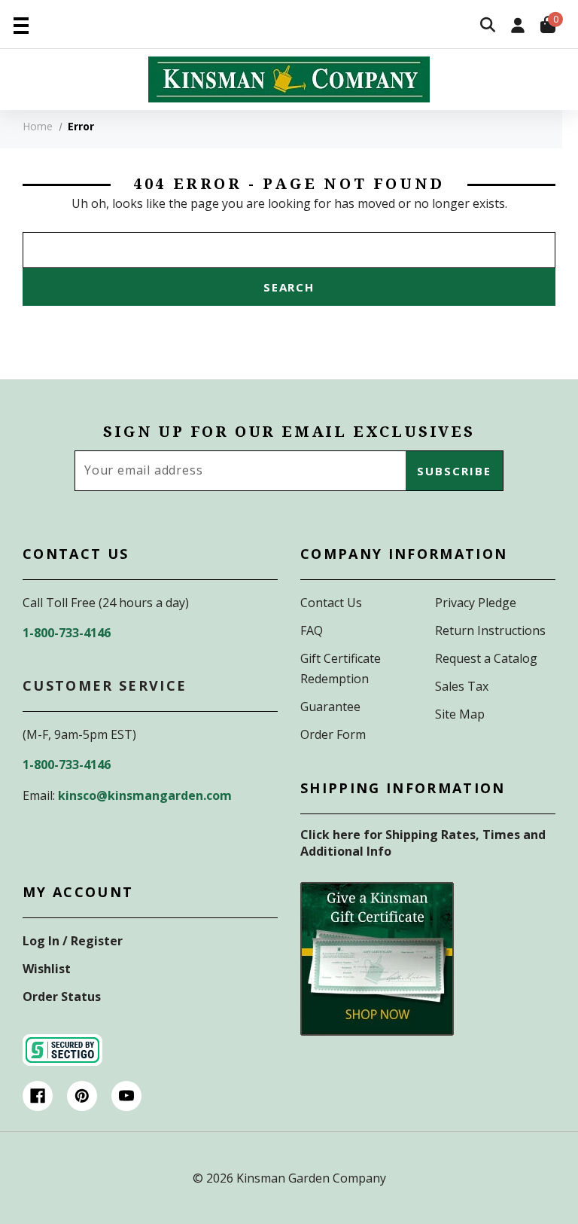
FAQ (311, 630)
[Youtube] (126, 1096)
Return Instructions (490, 630)
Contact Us (331, 602)
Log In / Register (73, 940)
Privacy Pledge (475, 602)
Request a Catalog (486, 658)
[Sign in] (518, 27)
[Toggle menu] (20, 24)
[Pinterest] (82, 1096)
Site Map (460, 714)
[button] (377, 959)
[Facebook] (38, 1096)
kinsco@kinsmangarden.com (145, 795)
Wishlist (47, 968)
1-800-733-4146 (67, 632)
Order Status (62, 996)
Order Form (333, 734)
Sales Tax (461, 686)
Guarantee (330, 706)
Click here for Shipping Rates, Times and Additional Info (423, 842)
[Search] (488, 26)
